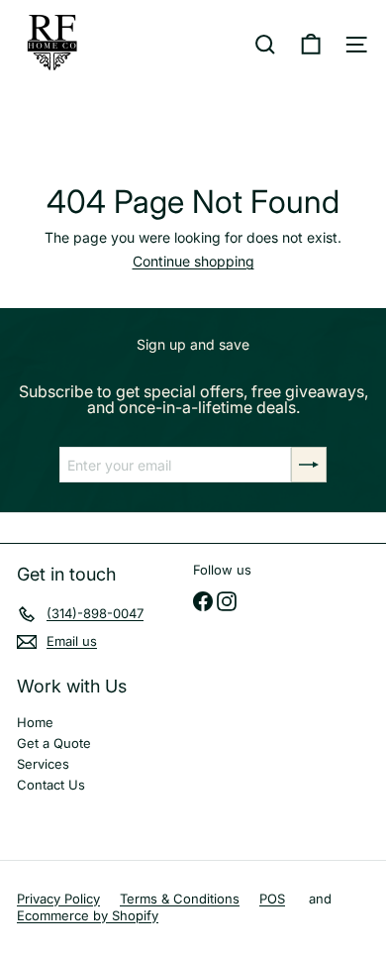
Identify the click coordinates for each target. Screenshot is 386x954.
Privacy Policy (58, 898)
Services (43, 764)
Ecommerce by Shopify (87, 915)
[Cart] (311, 44)
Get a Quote (54, 743)
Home (35, 722)
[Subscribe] (309, 464)
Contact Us (51, 785)
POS (272, 898)
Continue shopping (193, 261)
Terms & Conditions (180, 898)
